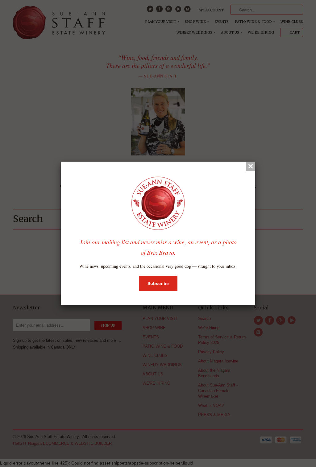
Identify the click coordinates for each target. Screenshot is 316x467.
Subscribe (158, 283)
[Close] (250, 166)
